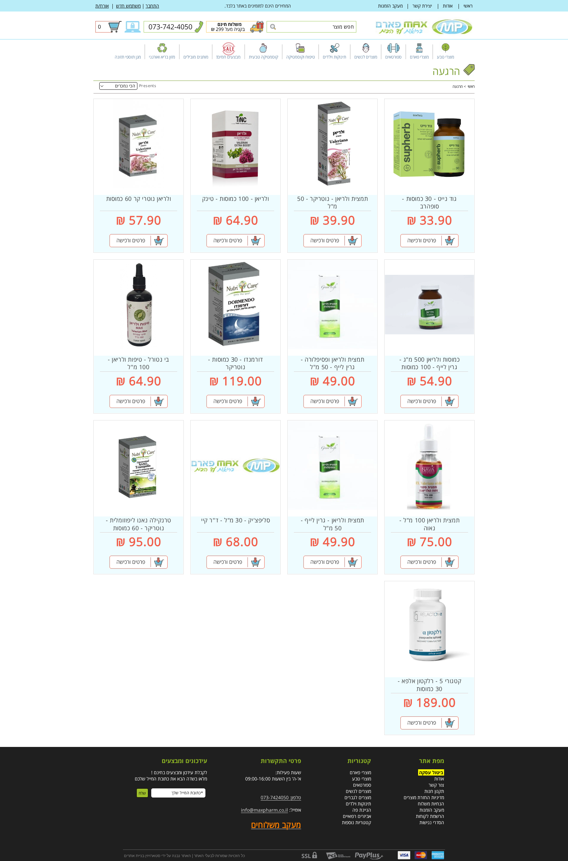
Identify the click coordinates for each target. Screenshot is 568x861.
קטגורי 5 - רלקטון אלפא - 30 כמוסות (429, 684)
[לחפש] (272, 27)
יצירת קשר (422, 6)
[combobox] (311, 27)
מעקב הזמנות (390, 6)
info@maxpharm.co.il (264, 810)
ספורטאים (362, 785)
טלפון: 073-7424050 (281, 797)
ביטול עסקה (431, 772)
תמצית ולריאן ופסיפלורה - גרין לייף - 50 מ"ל (332, 363)
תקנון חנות (434, 791)
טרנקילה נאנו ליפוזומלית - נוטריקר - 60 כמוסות (138, 524)
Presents (147, 85)
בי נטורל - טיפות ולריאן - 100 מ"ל (138, 363)
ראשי (468, 6)
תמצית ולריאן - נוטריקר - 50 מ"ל (332, 202)
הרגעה (458, 86)
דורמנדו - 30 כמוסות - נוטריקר (235, 363)
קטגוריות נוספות (356, 822)
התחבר (152, 6)
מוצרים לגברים (357, 797)
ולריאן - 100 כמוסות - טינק (235, 199)
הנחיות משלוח (431, 804)
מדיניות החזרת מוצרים (424, 797)
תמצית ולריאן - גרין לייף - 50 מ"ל (332, 524)
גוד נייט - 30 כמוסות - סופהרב (429, 202)
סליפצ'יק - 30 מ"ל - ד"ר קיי (235, 520)
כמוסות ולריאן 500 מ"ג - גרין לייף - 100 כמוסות (429, 363)
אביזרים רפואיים (357, 816)
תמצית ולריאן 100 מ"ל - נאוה (429, 524)
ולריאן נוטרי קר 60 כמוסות (138, 199)
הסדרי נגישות (431, 822)
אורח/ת (102, 6)
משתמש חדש (128, 6)
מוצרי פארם (360, 772)
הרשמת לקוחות (430, 816)
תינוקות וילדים (358, 804)
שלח (142, 793)
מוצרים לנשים (358, 791)
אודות (448, 6)
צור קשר (436, 785)
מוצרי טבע (361, 779)
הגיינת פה (361, 810)
